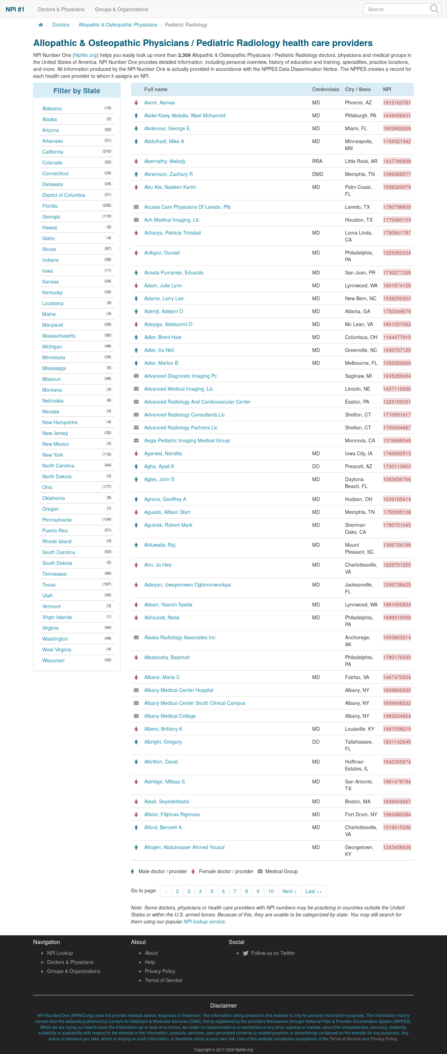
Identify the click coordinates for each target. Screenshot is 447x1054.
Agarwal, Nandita (163, 453)
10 (271, 890)
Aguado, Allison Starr (167, 511)
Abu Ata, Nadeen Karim (170, 186)
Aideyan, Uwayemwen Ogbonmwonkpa (187, 584)
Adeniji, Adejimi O (163, 311)
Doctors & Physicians (61, 9)
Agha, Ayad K (159, 466)
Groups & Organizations (121, 9)
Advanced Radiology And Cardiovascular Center (197, 401)
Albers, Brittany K (163, 728)
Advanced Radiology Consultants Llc (184, 414)
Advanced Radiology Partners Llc (181, 427)
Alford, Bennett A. (163, 827)
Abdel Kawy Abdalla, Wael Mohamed (184, 115)
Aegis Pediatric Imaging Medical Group (187, 440)
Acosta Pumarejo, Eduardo (174, 272)
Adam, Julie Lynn (163, 285)
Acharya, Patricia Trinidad (172, 232)
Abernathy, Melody (164, 160)
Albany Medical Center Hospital (178, 689)
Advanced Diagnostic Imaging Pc (180, 375)
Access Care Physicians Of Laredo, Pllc (187, 206)
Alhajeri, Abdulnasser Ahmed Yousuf (184, 846)
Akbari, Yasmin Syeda (168, 604)
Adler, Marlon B (161, 362)
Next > (290, 890)
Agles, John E (159, 479)
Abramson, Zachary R (168, 173)
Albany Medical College (170, 715)
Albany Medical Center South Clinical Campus (195, 702)
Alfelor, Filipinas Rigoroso (172, 814)
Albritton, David (161, 761)
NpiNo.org (85, 54)
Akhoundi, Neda (161, 617)
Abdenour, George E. (167, 128)
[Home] (40, 24)
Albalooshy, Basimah (167, 657)
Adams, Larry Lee (164, 298)
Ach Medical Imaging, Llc (171, 219)
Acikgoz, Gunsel (162, 252)
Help (150, 961)
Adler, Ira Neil (159, 349)
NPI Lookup (60, 952)
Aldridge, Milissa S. (165, 781)
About (151, 952)
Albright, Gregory (163, 741)
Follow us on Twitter (272, 952)
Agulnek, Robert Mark (168, 524)
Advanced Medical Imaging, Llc (178, 388)
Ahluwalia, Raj (159, 544)
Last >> (314, 890)
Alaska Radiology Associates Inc (179, 637)
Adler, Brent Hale (163, 336)
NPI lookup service (204, 921)
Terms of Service (163, 979)
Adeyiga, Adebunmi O (168, 323)
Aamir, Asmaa (159, 102)
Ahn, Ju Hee (157, 564)
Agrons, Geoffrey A (165, 498)
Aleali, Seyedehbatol (166, 801)
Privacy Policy (160, 970)
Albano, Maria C (162, 676)
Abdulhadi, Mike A (164, 141)
